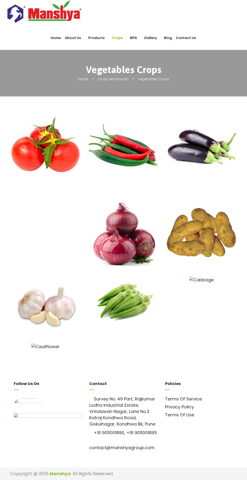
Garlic (51, 316)
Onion (128, 239)
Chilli (128, 153)
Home (56, 37)
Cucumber (50, 229)
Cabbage (207, 309)
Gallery (150, 37)
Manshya (60, 474)
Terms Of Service (183, 399)
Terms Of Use (179, 415)
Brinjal (206, 153)
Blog (168, 37)
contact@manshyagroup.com (122, 448)
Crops (117, 37)
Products (96, 37)
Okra (129, 315)
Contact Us (186, 37)
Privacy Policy (179, 407)
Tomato (50, 153)
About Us (73, 37)
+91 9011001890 (109, 433)
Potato (206, 239)
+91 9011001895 (141, 433)
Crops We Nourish (113, 79)
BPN (133, 37)
